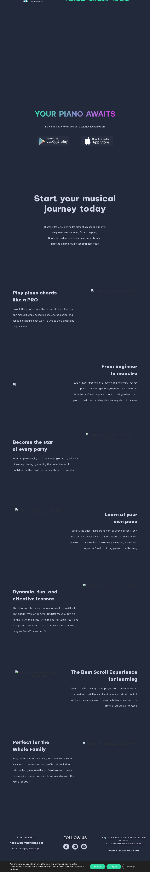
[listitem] (75, 126)
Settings (131, 866)
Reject (114, 866)
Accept (97, 866)
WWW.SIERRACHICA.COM (123, 850)
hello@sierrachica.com (26, 842)
